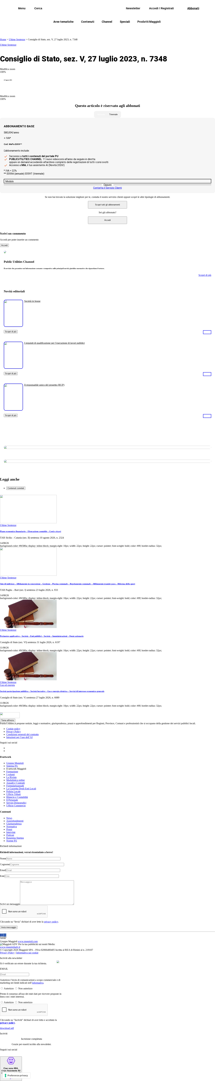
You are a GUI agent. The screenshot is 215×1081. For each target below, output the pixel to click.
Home (3, 39)
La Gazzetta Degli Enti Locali (21, 788)
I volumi (10, 774)
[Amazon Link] (207, 332)
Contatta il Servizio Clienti (107, 187)
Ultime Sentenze (17, 39)
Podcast (10, 835)
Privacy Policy (13, 731)
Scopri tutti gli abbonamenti (107, 205)
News (9, 818)
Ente (2, 876)
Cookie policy (13, 728)
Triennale (113, 114)
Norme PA (11, 840)
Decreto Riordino (61, 29)
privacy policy (51, 921)
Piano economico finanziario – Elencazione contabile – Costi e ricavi (30, 531)
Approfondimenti (14, 821)
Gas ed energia (139, 29)
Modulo (9, 181)
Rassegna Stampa (15, 838)
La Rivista (11, 777)
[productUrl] (13, 325)
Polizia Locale (13, 791)
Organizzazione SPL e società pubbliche (101, 29)
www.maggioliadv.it (10, 947)
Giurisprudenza (14, 823)
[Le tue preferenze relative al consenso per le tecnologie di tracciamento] (16, 1075)
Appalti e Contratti (15, 783)
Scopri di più (10, 331)
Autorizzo (9, 988)
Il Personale (12, 800)
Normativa (11, 826)
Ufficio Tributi (13, 794)
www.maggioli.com (28, 941)
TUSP (40, 29)
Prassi (9, 829)
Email (3, 870)
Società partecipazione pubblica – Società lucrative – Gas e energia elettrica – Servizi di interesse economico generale (52, 691)
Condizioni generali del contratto (22, 734)
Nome (3, 858)
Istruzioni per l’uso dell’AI (19, 737)
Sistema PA (12, 766)
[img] (58, 962)
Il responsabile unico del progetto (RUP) (44, 385)
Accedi (107, 220)
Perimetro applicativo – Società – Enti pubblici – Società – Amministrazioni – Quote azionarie (42, 636)
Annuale (101, 114)
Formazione (12, 771)
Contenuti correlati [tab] (16, 488)
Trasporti (160, 29)
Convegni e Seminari (185, 29)
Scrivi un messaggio (10, 904)
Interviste (10, 832)
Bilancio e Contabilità (17, 797)
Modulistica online (15, 780)
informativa (37, 982)
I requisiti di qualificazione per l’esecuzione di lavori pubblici (54, 343)
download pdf (7, 1028)
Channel (107, 21)
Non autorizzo (25, 988)
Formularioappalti (15, 785)
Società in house (32, 301)
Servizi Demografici (16, 802)
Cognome (5, 864)
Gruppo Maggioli (15, 763)
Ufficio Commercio (16, 805)
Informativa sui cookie (27, 952)
